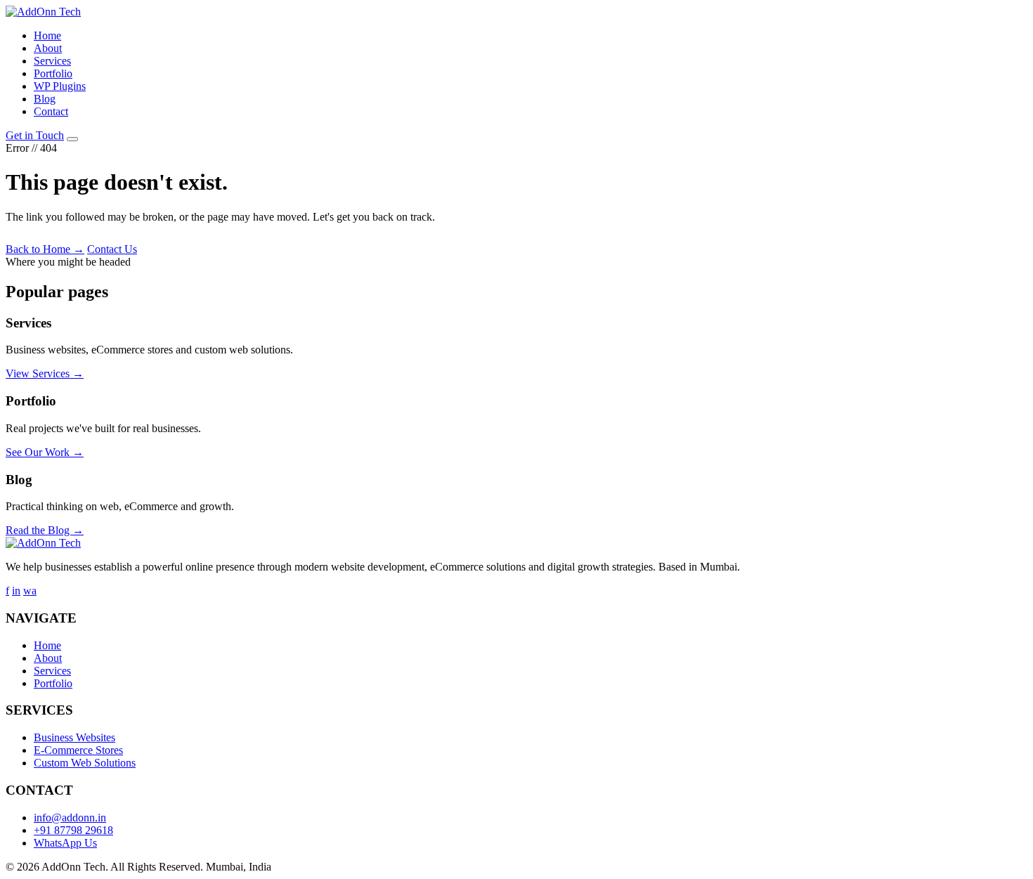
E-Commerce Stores (78, 750)
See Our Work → (45, 452)
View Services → (45, 373)
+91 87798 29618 (73, 830)
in (16, 591)
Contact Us (112, 249)
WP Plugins (60, 86)
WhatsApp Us (65, 843)
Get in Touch (35, 135)
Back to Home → (45, 249)
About (48, 48)
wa (30, 591)
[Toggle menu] (72, 139)
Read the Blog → (45, 530)
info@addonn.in (70, 817)
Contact (51, 111)
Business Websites (74, 737)
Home (47, 35)
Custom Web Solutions (85, 763)
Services (52, 61)
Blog (45, 99)
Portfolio (53, 73)
